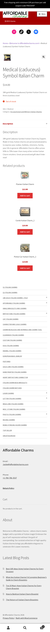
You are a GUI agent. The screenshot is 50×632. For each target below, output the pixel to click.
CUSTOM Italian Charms (12, 340)
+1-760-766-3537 (10, 478)
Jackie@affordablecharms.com (15, 464)
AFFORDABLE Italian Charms (14, 303)
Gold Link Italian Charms (13, 367)
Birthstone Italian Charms (14, 314)
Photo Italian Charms (12, 414)
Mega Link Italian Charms (13, 404)
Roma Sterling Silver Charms (15, 425)
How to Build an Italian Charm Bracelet (22, 594)
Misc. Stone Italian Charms (14, 409)
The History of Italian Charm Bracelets (22, 599)
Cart (38, 626)
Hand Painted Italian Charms (15, 372)
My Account (8, 628)
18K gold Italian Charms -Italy (15, 298)
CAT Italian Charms (10, 319)
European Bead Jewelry (12, 356)
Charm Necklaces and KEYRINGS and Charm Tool (22, 330)
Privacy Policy (8, 618)
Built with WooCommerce (26, 618)
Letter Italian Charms (12, 398)
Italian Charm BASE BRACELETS (15, 383)
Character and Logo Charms (14, 324)
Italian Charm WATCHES (12, 388)
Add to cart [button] (25, 195)
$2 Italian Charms (10, 292)
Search (25, 628)
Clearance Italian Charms (13, 335)
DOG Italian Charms (11, 345)
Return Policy (8, 488)
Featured (6, 361)
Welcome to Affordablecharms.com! (24, 43)
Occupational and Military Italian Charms (26, 112)
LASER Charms (8, 393)
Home (5, 43)
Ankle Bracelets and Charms (14, 308)
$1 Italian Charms (10, 287)
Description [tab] (8, 123)
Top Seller (7, 430)
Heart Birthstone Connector (15, 377)
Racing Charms (9, 420)
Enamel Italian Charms (12, 351)
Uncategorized (9, 436)
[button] (44, 57)
